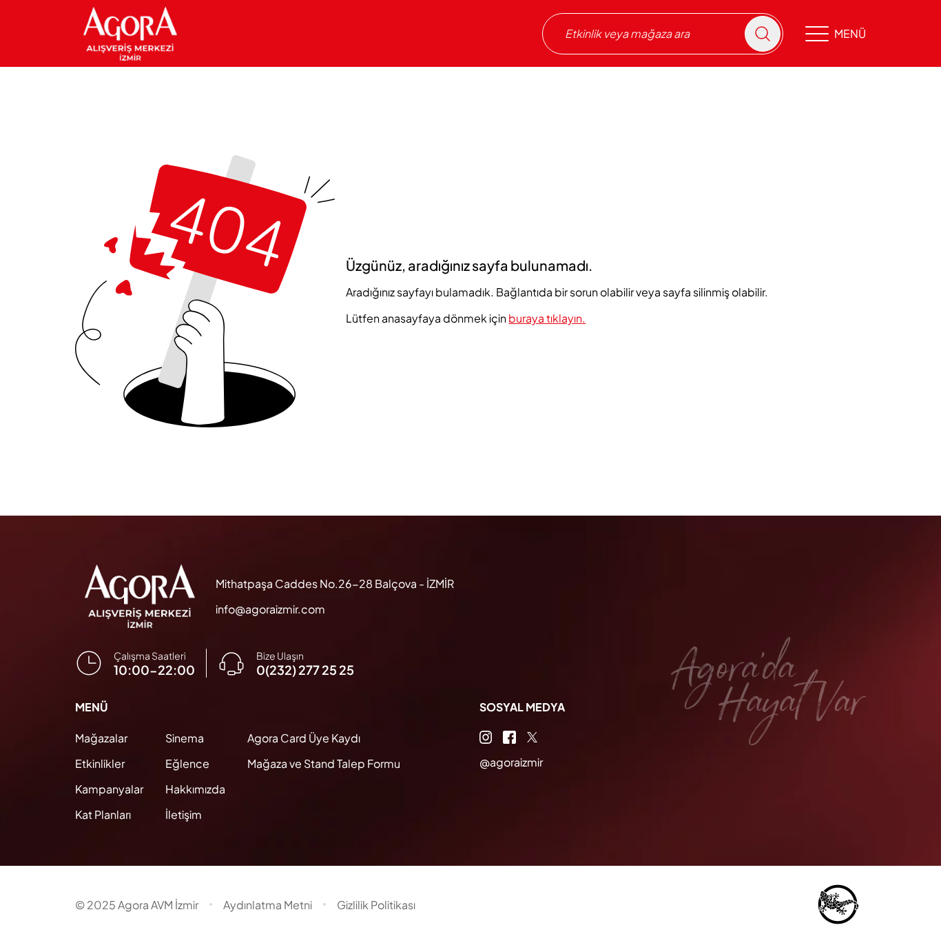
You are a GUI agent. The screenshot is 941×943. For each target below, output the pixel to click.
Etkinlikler (100, 763)
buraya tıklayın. (547, 318)
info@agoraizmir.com (270, 609)
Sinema (184, 738)
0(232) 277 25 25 (305, 670)
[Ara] (762, 34)
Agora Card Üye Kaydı (303, 738)
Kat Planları (103, 814)
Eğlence (187, 763)
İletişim (183, 814)
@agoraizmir (511, 762)
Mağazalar (101, 738)
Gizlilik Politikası (376, 905)
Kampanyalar (109, 789)
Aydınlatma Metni (267, 905)
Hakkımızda (195, 789)
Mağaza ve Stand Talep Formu (323, 763)
